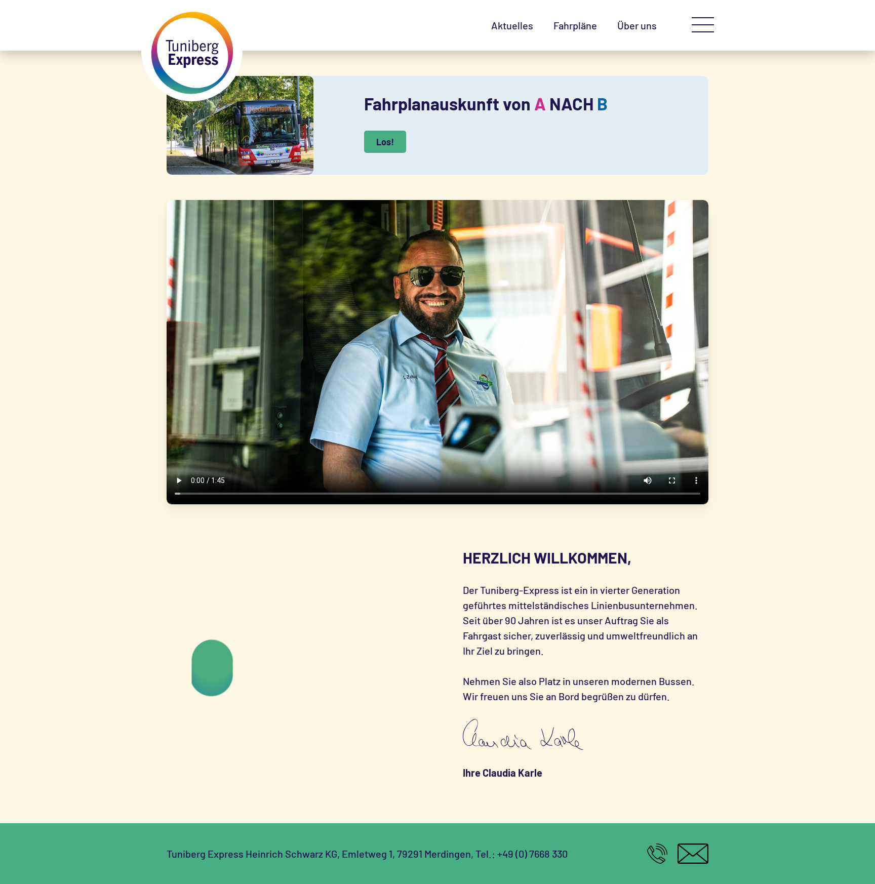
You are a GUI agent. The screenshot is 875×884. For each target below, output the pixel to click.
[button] (702, 25)
